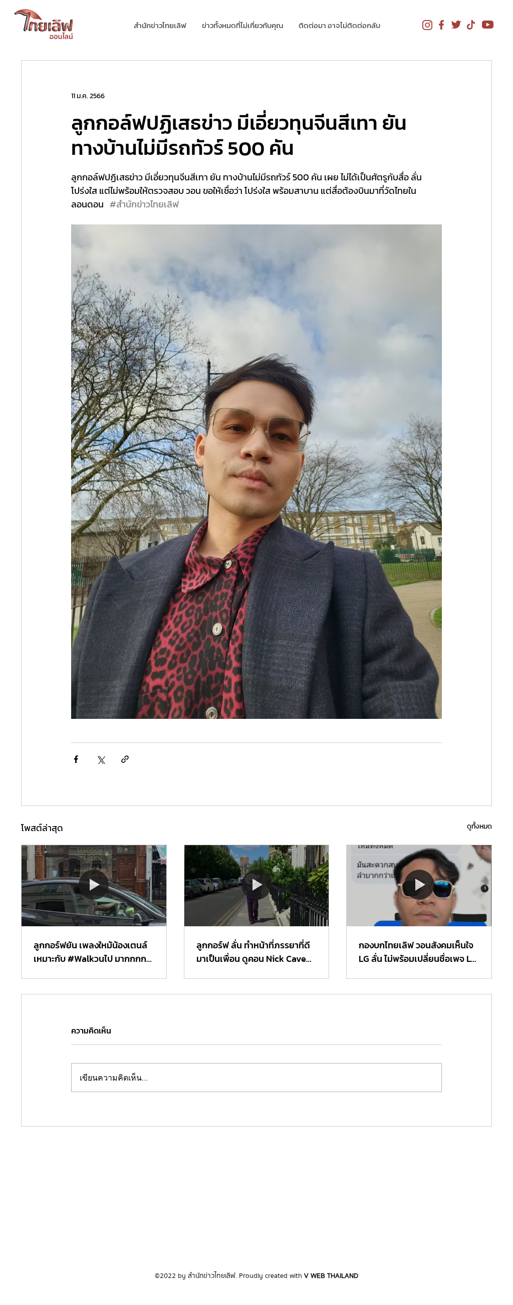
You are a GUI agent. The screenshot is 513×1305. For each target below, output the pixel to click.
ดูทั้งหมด (479, 826)
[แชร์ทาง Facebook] (76, 759)
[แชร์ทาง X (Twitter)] (100, 759)
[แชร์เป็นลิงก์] (125, 759)
